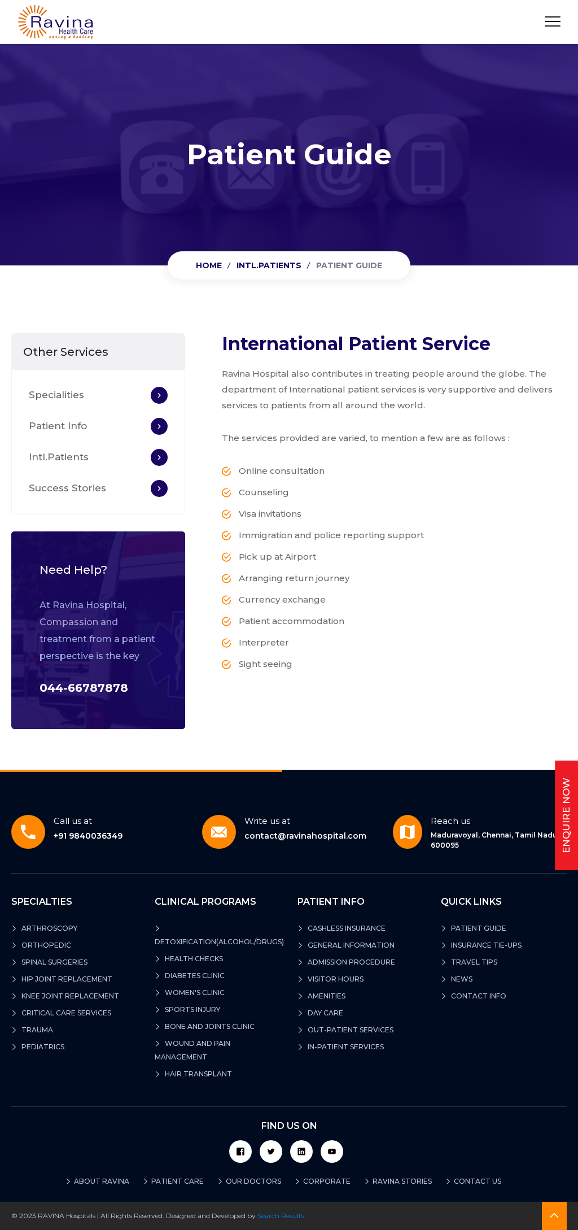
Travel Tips (473, 962)
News (460, 979)
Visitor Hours (335, 979)
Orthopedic (45, 945)
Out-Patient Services (349, 1030)
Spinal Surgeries (53, 962)
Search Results (280, 1215)
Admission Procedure (350, 962)
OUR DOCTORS (250, 1181)
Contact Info (477, 996)
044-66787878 (84, 688)
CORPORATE (324, 1181)
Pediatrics (42, 1047)
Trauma (36, 1030)
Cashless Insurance (346, 928)
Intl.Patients (269, 265)
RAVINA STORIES (399, 1181)
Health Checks (193, 958)
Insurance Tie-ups (485, 945)
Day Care (324, 1013)
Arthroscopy (48, 928)
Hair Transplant (197, 1074)
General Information (350, 945)
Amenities (325, 996)
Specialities (56, 394)
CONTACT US (475, 1181)
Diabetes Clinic (194, 975)
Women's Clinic (194, 992)
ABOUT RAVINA (99, 1181)
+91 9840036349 (88, 828)
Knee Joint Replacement (69, 996)
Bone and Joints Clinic (209, 1026)
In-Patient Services (345, 1047)
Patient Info (58, 425)
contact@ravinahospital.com (305, 828)
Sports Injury (191, 1009)
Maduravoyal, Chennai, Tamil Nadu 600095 (494, 832)
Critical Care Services (65, 1013)
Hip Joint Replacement (66, 979)
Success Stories (67, 488)
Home (209, 265)
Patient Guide (477, 928)
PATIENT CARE (174, 1181)
